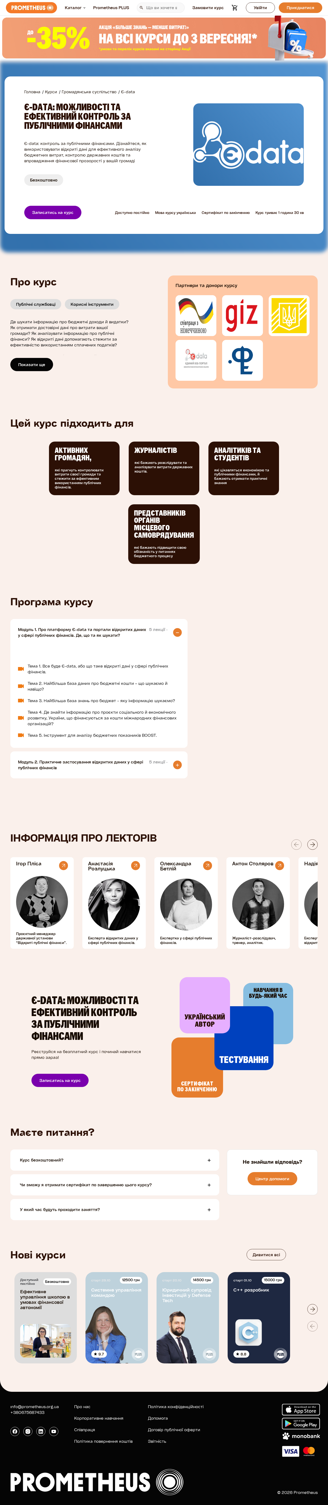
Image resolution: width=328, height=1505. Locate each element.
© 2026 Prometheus (297, 1492)
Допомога (158, 1418)
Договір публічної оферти (174, 1429)
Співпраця (84, 1429)
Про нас (82, 1406)
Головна (32, 91)
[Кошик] (235, 7)
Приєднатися (300, 7)
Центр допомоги (272, 1178)
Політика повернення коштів (103, 1441)
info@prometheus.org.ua (34, 1406)
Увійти (260, 7)
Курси (51, 91)
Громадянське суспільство (89, 91)
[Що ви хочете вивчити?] (161, 8)
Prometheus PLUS (111, 7)
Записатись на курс (52, 212)
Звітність (157, 1441)
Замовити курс (208, 7)
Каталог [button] (73, 7)
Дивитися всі (266, 1254)
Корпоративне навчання (98, 1418)
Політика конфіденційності (176, 1406)
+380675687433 (27, 1412)
